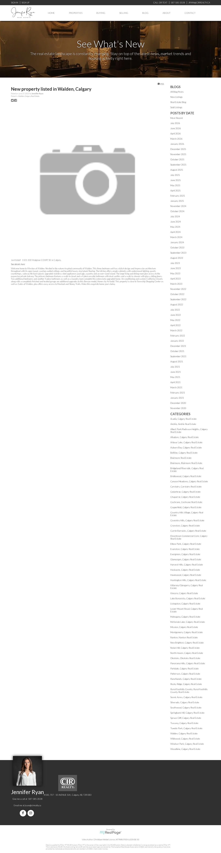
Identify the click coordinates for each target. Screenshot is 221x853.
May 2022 (175, 320)
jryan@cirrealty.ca (33, 805)
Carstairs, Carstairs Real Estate (186, 486)
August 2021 (176, 361)
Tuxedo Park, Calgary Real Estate (186, 728)
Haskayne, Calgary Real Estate (185, 569)
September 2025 (178, 164)
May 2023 (175, 273)
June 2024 (175, 221)
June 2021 (175, 371)
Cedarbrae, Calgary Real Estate (185, 491)
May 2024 (175, 226)
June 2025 (175, 180)
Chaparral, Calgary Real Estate (185, 496)
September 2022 (178, 299)
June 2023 (175, 268)
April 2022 (175, 325)
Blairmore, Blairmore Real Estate (186, 463)
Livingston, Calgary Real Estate (185, 603)
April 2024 (175, 232)
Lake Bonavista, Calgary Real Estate (187, 598)
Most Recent (176, 118)
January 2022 (177, 340)
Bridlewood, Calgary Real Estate (185, 476)
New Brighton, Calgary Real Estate (187, 642)
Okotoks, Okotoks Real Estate (185, 658)
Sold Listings (176, 107)
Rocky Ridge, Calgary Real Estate (186, 684)
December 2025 (178, 149)
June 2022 (175, 314)
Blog (145, 12)
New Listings (176, 97)
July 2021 (175, 366)
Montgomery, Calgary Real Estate (186, 632)
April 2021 (175, 382)
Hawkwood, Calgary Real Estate (185, 575)
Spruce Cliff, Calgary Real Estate (185, 718)
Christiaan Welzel (101, 839)
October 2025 (177, 159)
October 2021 (177, 351)
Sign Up (25, 2)
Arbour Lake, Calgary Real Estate (186, 442)
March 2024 (176, 237)
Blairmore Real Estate (181, 457)
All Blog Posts (177, 91)
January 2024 (177, 242)
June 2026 (175, 128)
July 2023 (175, 263)
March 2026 (176, 138)
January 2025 (177, 200)
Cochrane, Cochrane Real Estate (186, 502)
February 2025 (177, 195)
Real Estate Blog (178, 102)
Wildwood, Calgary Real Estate (185, 738)
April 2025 (175, 190)
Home (51, 12)
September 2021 (178, 356)
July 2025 (175, 175)
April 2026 (175, 133)
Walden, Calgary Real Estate (28, 96)
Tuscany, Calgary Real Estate (184, 723)
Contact (190, 12)
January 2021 (177, 397)
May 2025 (175, 185)
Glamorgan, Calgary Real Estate (185, 559)
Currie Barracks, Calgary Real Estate (188, 530)
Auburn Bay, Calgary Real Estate (186, 447)
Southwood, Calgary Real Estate (185, 707)
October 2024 (177, 211)
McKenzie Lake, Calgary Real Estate (187, 621)
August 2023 (176, 257)
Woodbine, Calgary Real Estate (185, 749)
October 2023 (177, 247)
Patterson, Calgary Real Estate (185, 673)
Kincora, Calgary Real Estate (184, 593)
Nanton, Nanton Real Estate (184, 637)
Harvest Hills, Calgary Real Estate (186, 564)
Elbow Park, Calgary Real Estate (185, 543)
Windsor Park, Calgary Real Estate (187, 743)
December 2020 (178, 403)
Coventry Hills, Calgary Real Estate (187, 520)
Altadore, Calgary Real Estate (184, 437)
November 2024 (178, 206)
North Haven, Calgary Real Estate (186, 653)
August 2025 (176, 169)
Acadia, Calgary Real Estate (183, 418)
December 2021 (178, 346)
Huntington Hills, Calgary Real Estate (188, 580)
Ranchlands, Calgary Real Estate (186, 678)
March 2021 (176, 387)
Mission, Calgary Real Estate (184, 627)
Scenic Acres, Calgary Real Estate (186, 697)
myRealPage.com (111, 832)
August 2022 (176, 304)
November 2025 (178, 154)
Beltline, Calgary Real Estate (184, 452)
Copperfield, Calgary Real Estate (185, 507)
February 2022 (177, 335)
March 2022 (176, 330)
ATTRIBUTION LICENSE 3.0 (127, 839)
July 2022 (175, 309)
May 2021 (175, 377)
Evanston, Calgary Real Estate (185, 549)
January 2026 (177, 143)
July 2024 (175, 216)
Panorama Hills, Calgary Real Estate (187, 663)
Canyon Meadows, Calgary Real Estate (189, 481)
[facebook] (24, 813)
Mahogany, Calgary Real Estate (185, 616)
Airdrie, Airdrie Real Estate (183, 424)
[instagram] (31, 813)
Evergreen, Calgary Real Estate (185, 554)
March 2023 (176, 283)
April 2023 (175, 278)
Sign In (14, 2)
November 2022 (178, 289)
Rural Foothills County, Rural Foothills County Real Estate (189, 690)
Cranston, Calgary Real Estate (185, 525)
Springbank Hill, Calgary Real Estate (187, 712)
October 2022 (177, 294)
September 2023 (178, 252)
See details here (18, 264)
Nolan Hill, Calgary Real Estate (185, 647)
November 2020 (178, 408)
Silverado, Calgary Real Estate (184, 702)
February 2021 (177, 392)
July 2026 (175, 123)
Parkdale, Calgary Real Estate (184, 668)
